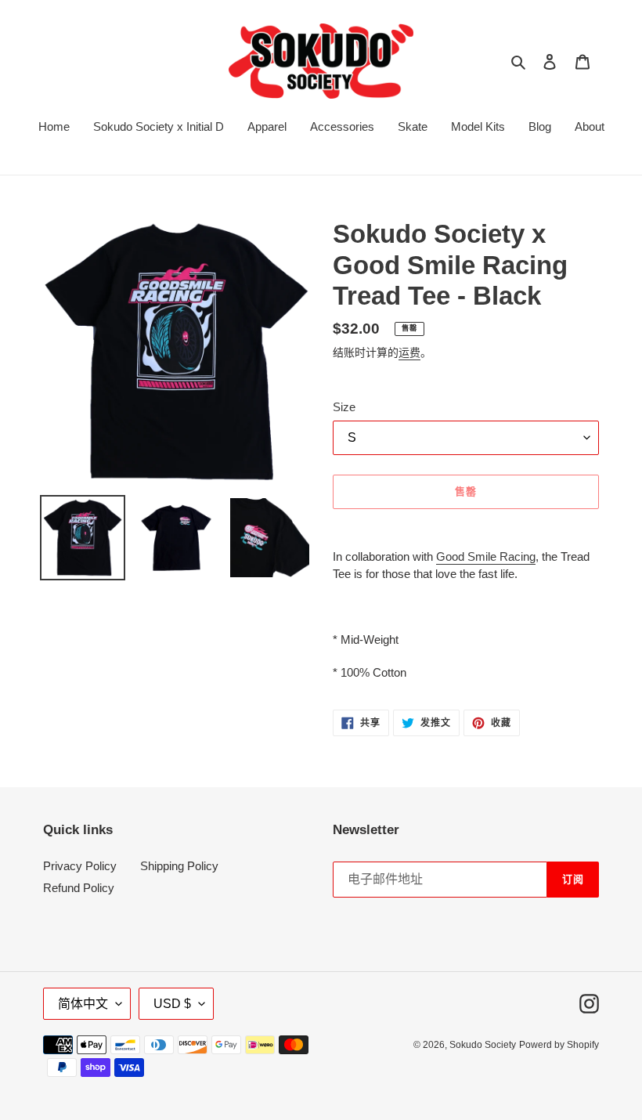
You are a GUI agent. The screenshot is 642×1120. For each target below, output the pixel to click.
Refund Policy (78, 887)
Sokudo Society (482, 1044)
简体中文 (83, 1003)
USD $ (172, 1003)
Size (344, 407)
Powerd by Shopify (559, 1044)
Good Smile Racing (486, 556)
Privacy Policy (80, 866)
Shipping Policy (179, 866)
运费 (409, 352)
